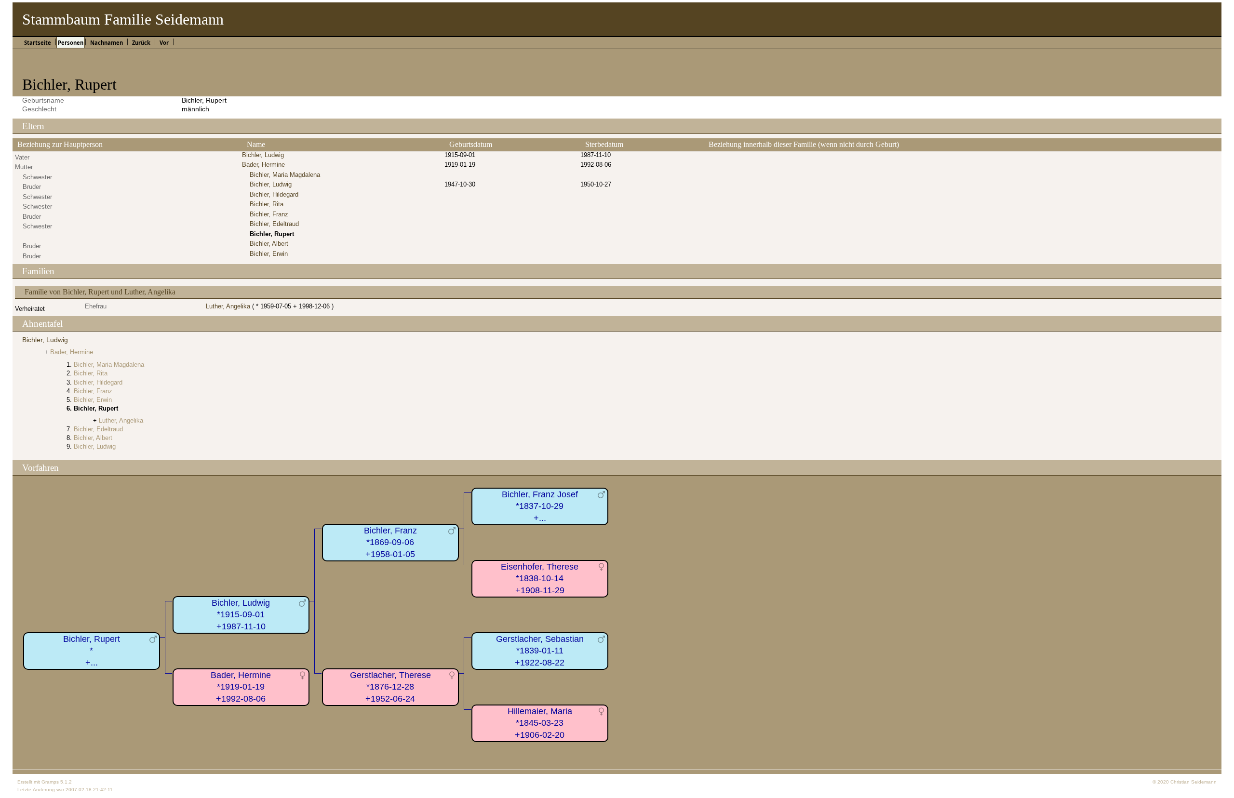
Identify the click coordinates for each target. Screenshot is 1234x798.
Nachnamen (106, 42)
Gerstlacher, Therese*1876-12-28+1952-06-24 (390, 687)
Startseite (37, 42)
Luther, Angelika (228, 306)
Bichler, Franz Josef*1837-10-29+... (540, 506)
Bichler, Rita (266, 204)
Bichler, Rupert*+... (91, 650)
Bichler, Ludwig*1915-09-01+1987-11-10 (241, 614)
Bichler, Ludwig (263, 155)
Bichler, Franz (269, 214)
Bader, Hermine (263, 164)
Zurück (141, 42)
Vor (164, 42)
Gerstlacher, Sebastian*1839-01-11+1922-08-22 (540, 650)
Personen (70, 42)
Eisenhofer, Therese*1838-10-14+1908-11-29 (539, 578)
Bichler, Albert (269, 243)
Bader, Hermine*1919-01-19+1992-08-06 (241, 687)
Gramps (50, 782)
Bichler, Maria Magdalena (285, 174)
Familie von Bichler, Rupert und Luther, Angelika (100, 292)
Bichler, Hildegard (274, 194)
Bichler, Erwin (269, 253)
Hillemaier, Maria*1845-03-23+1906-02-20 (540, 723)
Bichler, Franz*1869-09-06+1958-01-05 (390, 542)
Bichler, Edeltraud (274, 223)
